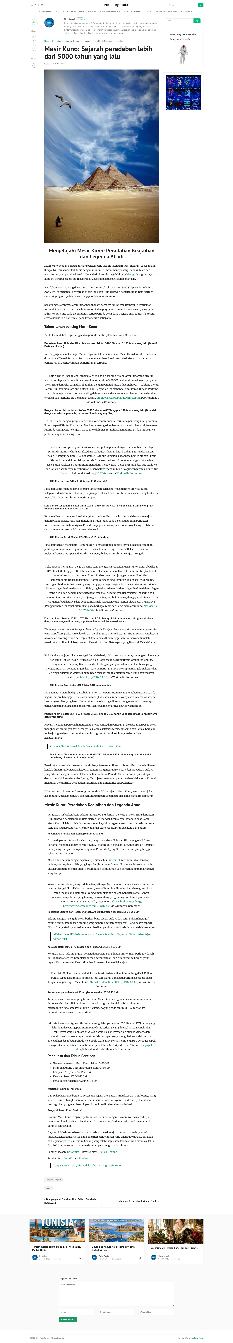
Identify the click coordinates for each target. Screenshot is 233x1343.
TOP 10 (147, 11)
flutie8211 (69, 1158)
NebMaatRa (151, 606)
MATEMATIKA (45, 11)
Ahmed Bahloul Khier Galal (105, 982)
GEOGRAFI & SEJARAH (73, 11)
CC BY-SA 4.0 (103, 473)
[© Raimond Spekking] (101, 442)
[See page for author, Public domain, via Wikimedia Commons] (102, 1018)
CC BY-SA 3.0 (86, 610)
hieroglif (131, 274)
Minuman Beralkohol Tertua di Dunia (138, 1201)
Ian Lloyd (85, 677)
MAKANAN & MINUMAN (166, 11)
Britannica (73, 1151)
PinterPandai (73, 19)
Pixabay (84, 1158)
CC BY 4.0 (103, 906)
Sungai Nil (114, 860)
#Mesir (48, 1188)
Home (46, 41)
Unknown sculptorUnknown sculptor (118, 397)
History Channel (108, 1151)
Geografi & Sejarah (60, 41)
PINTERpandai (116, 5)
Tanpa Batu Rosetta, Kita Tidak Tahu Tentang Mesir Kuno (87, 1165)
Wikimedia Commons (129, 473)
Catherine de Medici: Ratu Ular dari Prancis (174, 1248)
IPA (57, 11)
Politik (92, 11)
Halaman (185, 11)
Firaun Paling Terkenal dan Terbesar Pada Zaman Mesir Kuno (86, 746)
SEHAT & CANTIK (132, 11)
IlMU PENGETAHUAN (110, 11)
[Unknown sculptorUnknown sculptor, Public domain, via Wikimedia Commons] (101, 371)
